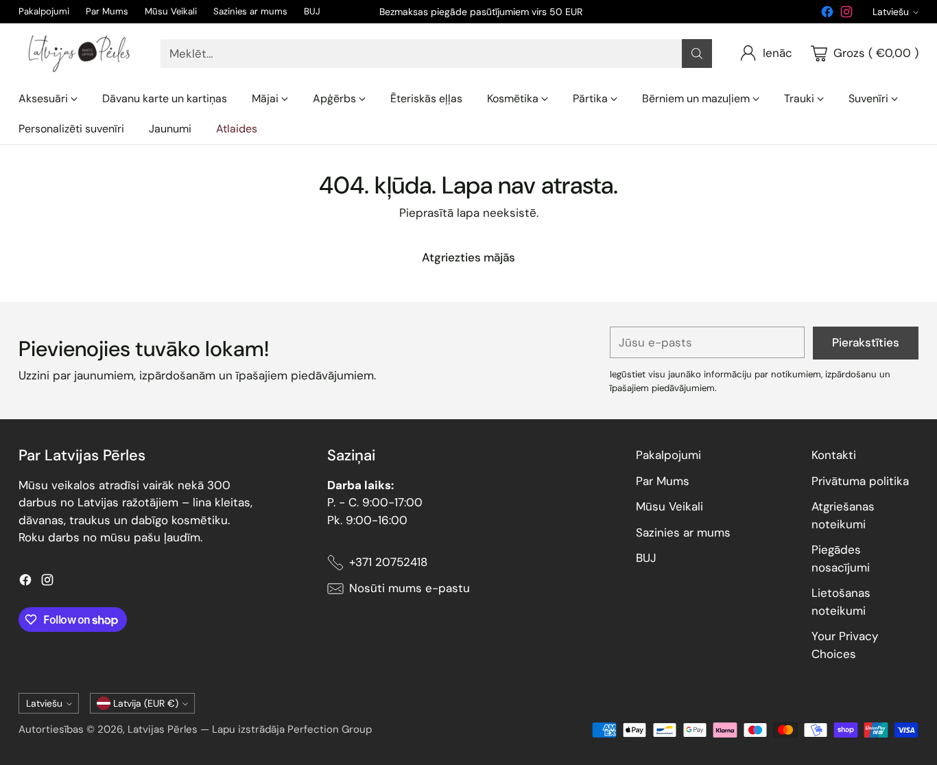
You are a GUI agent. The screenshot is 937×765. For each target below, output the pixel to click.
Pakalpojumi (668, 454)
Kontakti (833, 454)
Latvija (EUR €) (145, 703)
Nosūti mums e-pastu (409, 588)
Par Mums (662, 481)
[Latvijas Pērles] (79, 53)
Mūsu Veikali (669, 506)
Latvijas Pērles (163, 729)
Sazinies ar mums (683, 532)
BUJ (646, 557)
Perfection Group (329, 729)
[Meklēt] (697, 53)
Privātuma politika (860, 481)
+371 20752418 (388, 561)
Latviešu (891, 11)
